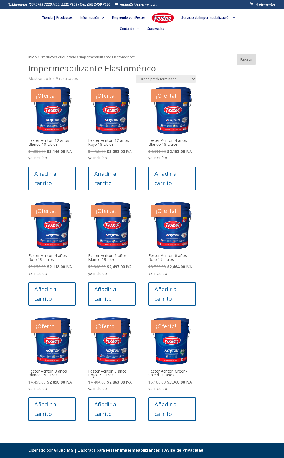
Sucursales (155, 29)
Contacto (127, 29)
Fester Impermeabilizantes (133, 450)
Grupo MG (63, 450)
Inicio (32, 56)
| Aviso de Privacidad (181, 450)
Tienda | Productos (57, 18)
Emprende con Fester (128, 18)
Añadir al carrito (46, 178)
